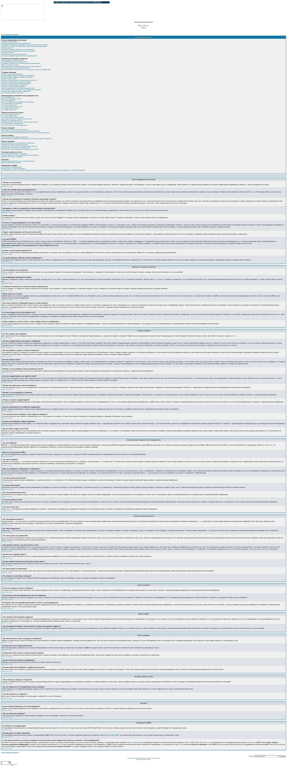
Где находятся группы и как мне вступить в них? (17, 119)
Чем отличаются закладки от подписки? (14, 153)
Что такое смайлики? (8, 100)
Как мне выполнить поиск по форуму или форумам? (18, 143)
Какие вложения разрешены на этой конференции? (18, 161)
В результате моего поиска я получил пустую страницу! (19, 146)
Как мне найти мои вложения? (11, 163)
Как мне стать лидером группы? (12, 120)
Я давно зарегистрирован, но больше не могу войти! (18, 51)
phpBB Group (64, 728)
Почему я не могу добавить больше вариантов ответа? (19, 80)
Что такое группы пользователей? (13, 117)
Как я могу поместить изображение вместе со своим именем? (21, 66)
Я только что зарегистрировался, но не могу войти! (18, 49)
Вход (144, 27)
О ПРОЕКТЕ (15, 2)
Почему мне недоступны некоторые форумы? (16, 83)
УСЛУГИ (24, 2)
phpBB (140, 758)
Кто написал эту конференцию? (12, 167)
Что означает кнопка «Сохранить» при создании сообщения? (21, 90)
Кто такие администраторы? (11, 114)
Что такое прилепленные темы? (12, 106)
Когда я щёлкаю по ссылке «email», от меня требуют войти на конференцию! (26, 69)
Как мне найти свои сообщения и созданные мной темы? (20, 149)
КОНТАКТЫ (42, 2)
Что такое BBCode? (8, 97)
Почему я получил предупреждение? (13, 86)
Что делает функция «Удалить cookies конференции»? (19, 56)
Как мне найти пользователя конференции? (16, 148)
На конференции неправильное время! (14, 62)
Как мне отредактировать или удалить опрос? (16, 82)
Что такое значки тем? (9, 110)
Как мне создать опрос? (9, 79)
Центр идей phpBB (113, 735)
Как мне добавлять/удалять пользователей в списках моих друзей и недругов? (27, 138)
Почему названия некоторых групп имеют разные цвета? (20, 122)
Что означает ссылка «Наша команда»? (14, 125)
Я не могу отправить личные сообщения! (15, 129)
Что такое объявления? (9, 105)
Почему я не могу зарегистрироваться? (14, 54)
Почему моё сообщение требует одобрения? (16, 91)
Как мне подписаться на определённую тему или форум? (20, 155)
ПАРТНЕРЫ (32, 2)
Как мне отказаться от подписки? (12, 157)
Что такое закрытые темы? (10, 108)
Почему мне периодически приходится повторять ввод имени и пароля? (25, 45)
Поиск (147, 25)
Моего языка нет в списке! (10, 65)
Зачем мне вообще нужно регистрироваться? (16, 43)
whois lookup (131, 742)
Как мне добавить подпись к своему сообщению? (17, 77)
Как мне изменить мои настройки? (13, 60)
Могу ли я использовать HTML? (12, 99)
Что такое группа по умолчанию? (12, 123)
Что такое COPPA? (8, 53)
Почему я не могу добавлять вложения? (14, 85)
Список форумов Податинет (10, 34)
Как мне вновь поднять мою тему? (12, 93)
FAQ (141, 25)
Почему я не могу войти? (10, 42)
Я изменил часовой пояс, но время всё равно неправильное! (21, 63)
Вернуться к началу (7, 186)
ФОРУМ (6, 2)
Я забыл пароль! (7, 48)
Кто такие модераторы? (9, 116)
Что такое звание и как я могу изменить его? (16, 68)
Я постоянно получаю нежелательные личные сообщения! (21, 131)
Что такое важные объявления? (12, 103)
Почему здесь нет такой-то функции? (14, 168)
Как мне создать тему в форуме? (12, 74)
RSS (50, 2)
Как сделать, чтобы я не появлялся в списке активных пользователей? (24, 46)
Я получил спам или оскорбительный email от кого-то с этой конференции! (26, 132)
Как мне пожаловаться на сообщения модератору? (18, 88)
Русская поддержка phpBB (143, 759)
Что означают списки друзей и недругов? (15, 137)
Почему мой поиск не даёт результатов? (15, 144)
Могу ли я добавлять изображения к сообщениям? (18, 102)
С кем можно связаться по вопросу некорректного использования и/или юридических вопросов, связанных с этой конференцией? (43, 170)
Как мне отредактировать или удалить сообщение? (18, 75)
